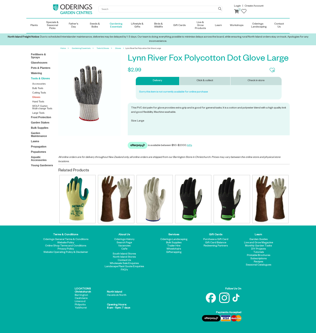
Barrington (81, 295)
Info (189, 145)
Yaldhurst (81, 308)
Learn (258, 234)
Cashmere (81, 298)
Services (173, 234)
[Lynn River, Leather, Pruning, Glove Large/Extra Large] (116, 199)
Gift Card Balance (215, 242)
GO (220, 8)
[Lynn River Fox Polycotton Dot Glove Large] (89, 94)
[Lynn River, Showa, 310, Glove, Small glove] (77, 199)
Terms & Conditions (65, 234)
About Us (124, 234)
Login (237, 6)
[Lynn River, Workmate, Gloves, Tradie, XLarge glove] (193, 199)
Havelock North (117, 295)
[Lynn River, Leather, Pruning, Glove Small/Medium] (270, 199)
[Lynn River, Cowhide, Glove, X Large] (155, 199)
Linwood (80, 301)
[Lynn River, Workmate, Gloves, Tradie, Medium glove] (232, 199)
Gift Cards (215, 234)
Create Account (254, 6)
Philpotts (80, 305)
